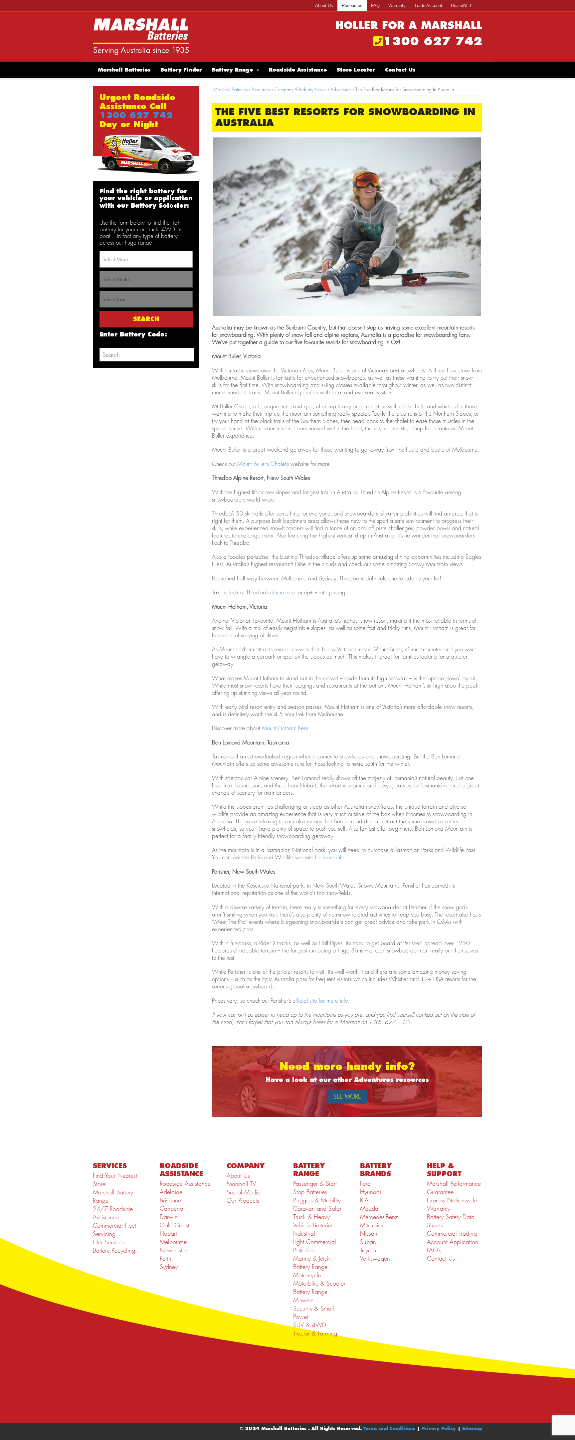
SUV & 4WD (309, 1325)
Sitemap (472, 1428)
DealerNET (461, 5)
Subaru (369, 1242)
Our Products (243, 1200)
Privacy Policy (439, 1428)
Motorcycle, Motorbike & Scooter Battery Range (319, 1283)
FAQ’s (434, 1250)
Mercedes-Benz (379, 1217)
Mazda (369, 1208)
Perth (165, 1258)
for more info (329, 857)
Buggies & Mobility (317, 1200)
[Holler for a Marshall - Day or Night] (141, 36)
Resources (352, 5)
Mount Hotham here (285, 728)
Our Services (109, 1242)
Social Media (244, 1192)
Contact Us (400, 70)
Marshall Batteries (124, 70)
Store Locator (356, 70)
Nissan (368, 1233)
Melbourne (173, 1242)
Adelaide (171, 1192)
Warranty (397, 5)
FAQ (375, 5)
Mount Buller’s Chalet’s (263, 464)
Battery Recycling (114, 1250)
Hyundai (370, 1192)
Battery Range (232, 70)
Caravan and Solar (317, 1208)
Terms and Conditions (389, 1428)
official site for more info (320, 1000)
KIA (364, 1200)
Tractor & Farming (315, 1333)
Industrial (304, 1233)
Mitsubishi (372, 1225)
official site (282, 592)
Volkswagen (375, 1258)
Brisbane (170, 1200)
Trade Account (428, 5)
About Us (324, 5)
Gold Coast (174, 1225)
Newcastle (173, 1250)
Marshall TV (241, 1184)
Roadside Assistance (298, 70)
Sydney (169, 1267)
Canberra (171, 1208)
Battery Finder (181, 70)
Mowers (303, 1300)
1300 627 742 (432, 41)
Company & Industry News (300, 89)
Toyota (368, 1250)
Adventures (340, 89)
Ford (365, 1183)
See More (347, 1096)
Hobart (168, 1233)
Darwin (169, 1217)
